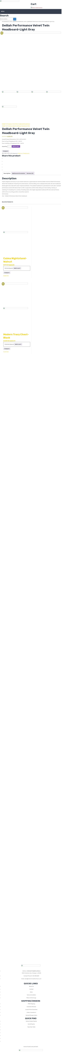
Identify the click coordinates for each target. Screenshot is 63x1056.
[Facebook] (3, 158)
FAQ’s (31, 992)
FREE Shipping (31, 1003)
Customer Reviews (31, 1006)
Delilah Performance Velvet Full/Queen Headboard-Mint (16, 126)
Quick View (6, 275)
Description (7, 173)
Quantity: (4, 146)
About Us (31, 986)
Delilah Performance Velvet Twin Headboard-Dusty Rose (16, 124)
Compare (6, 272)
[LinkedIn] (3, 170)
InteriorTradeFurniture (29, 1046)
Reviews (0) (30, 173)
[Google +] (3, 167)
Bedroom (17, 21)
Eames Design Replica (31, 1021)
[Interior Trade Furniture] (36, 7)
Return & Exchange (31, 997)
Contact (31, 989)
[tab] (7, 173)
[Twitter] (3, 161)
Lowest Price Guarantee (31, 1009)
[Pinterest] (3, 164)
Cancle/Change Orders (31, 1015)
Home (3, 21)
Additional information (18, 173)
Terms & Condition (31, 995)
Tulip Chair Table (31, 1027)
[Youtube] (31, 1038)
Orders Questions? (31, 1012)
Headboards (26, 153)
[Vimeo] (31, 1041)
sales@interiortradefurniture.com (33, 978)
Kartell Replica (31, 1024)
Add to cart (16, 146)
